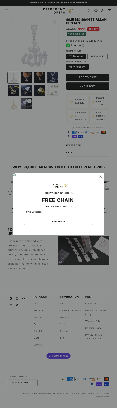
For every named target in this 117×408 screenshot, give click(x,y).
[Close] (100, 176)
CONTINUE (58, 221)
